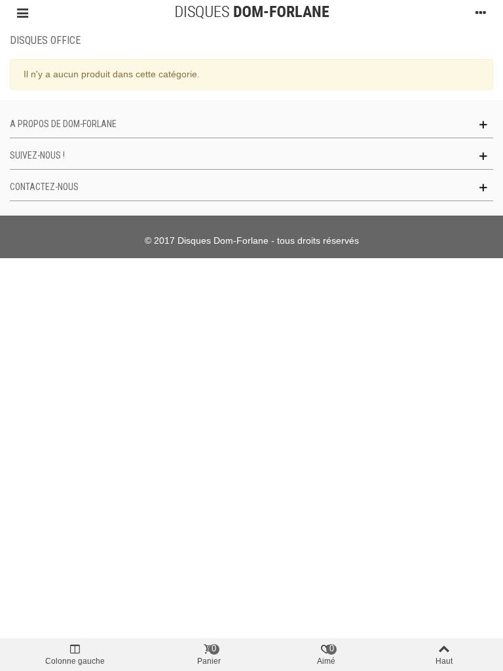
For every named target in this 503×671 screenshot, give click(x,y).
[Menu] (22, 12)
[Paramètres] (480, 12)
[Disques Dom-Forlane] (252, 12)
